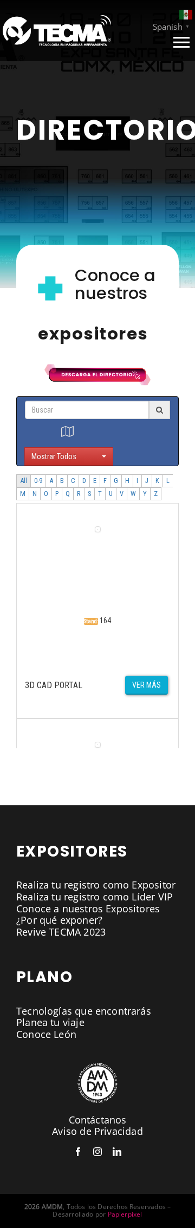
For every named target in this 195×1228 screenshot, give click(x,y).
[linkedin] (117, 1151)
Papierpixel (125, 1214)
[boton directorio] (97, 369)
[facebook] (78, 1151)
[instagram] (97, 1151)
